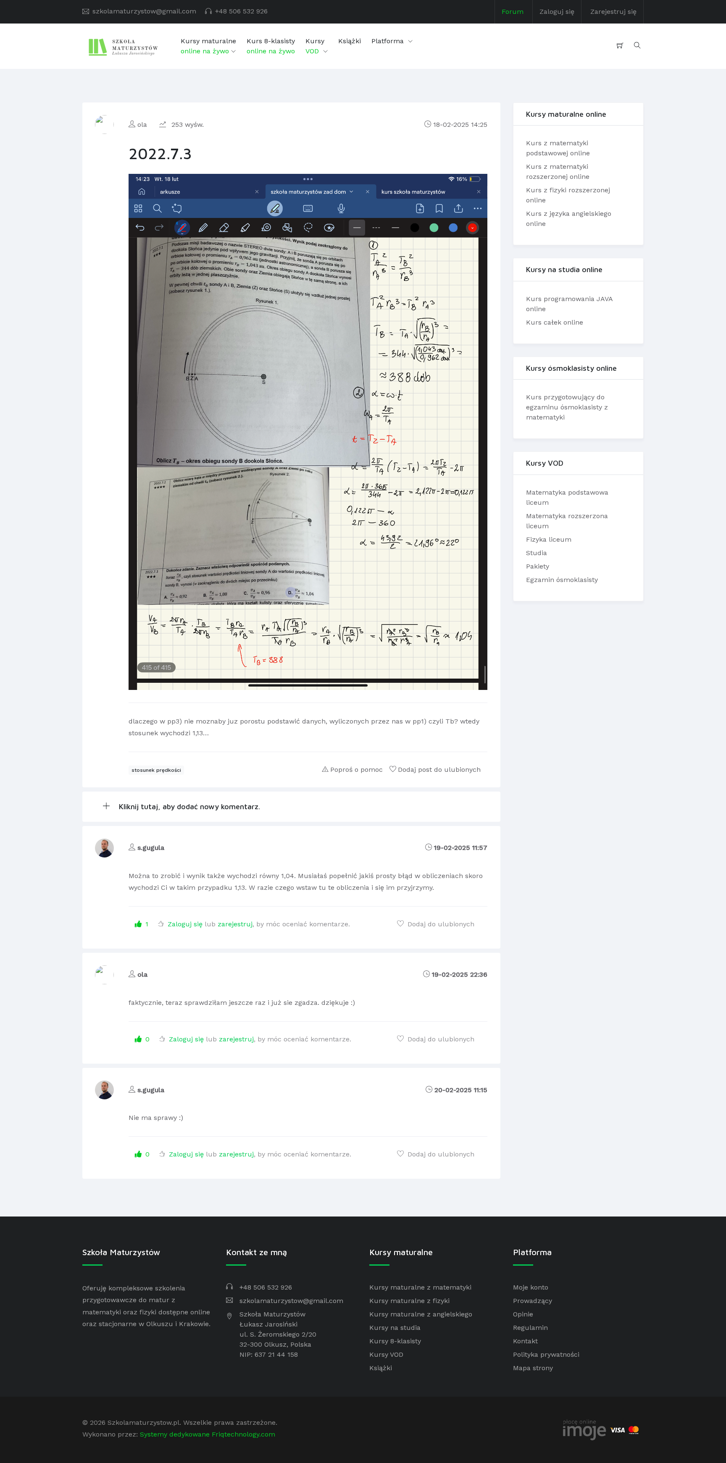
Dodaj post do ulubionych (439, 769)
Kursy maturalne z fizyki (409, 1301)
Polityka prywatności (546, 1354)
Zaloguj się (556, 12)
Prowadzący (532, 1301)
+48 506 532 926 (241, 11)
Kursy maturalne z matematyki (420, 1287)
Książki (349, 41)
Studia (536, 553)
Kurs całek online (554, 322)
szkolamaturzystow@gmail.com (144, 11)
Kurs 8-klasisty (271, 46)
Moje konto (530, 1287)
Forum (512, 12)
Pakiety (537, 566)
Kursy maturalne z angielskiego (420, 1314)
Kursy (314, 46)
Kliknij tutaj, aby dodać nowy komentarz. (188, 806)
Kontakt (525, 1341)
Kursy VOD (386, 1354)
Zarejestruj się (613, 12)
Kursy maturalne (208, 46)
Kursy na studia (395, 1328)
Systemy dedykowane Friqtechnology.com (207, 1434)
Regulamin (530, 1328)
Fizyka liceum (548, 539)
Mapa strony (533, 1368)
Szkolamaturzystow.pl (143, 1422)
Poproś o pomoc (356, 769)
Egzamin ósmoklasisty (562, 580)
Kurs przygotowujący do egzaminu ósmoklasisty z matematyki (567, 407)
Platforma (388, 41)
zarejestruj (235, 924)
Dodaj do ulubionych (439, 924)
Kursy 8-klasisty (395, 1341)
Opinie (523, 1314)
